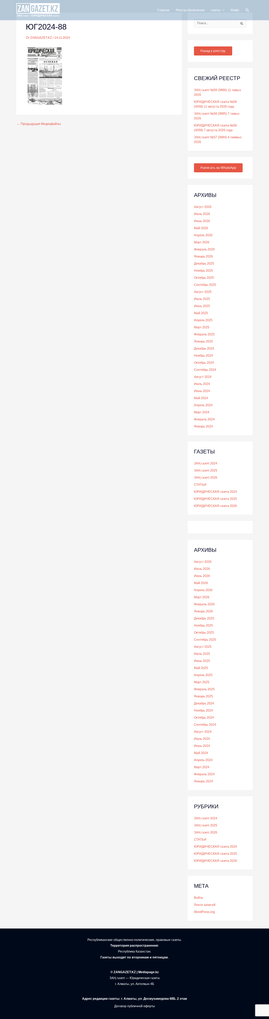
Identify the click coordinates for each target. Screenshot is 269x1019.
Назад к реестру (213, 51)
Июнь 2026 (202, 221)
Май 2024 (201, 398)
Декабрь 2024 (204, 348)
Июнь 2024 (202, 391)
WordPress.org (204, 912)
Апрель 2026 (203, 235)
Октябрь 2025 (204, 277)
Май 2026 (201, 228)
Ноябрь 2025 (203, 270)
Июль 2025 (202, 299)
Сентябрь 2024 (205, 369)
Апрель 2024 (203, 405)
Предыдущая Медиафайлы (39, 124)
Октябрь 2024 (204, 362)
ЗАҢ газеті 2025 (205, 470)
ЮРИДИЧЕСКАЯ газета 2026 (215, 506)
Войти (198, 897)
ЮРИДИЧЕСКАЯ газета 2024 (215, 491)
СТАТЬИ (200, 484)
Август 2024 (202, 376)
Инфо (235, 10)
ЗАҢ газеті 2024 (205, 463)
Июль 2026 (202, 214)
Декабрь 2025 (204, 263)
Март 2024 (201, 412)
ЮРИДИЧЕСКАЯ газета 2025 (215, 498)
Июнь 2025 (202, 306)
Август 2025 (202, 292)
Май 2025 (201, 313)
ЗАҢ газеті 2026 (205, 477)
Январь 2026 (203, 256)
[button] (222, 10)
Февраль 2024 (204, 419)
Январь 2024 (203, 426)
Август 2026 (202, 207)
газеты (216, 10)
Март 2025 (201, 327)
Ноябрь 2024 (203, 355)
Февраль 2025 (204, 334)
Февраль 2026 (204, 249)
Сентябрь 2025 (205, 284)
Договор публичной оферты (134, 1006)
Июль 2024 (202, 384)
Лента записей (204, 904)
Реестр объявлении (190, 10)
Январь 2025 (203, 341)
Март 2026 (201, 242)
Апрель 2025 (203, 320)
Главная (163, 10)
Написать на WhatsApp (218, 167)
